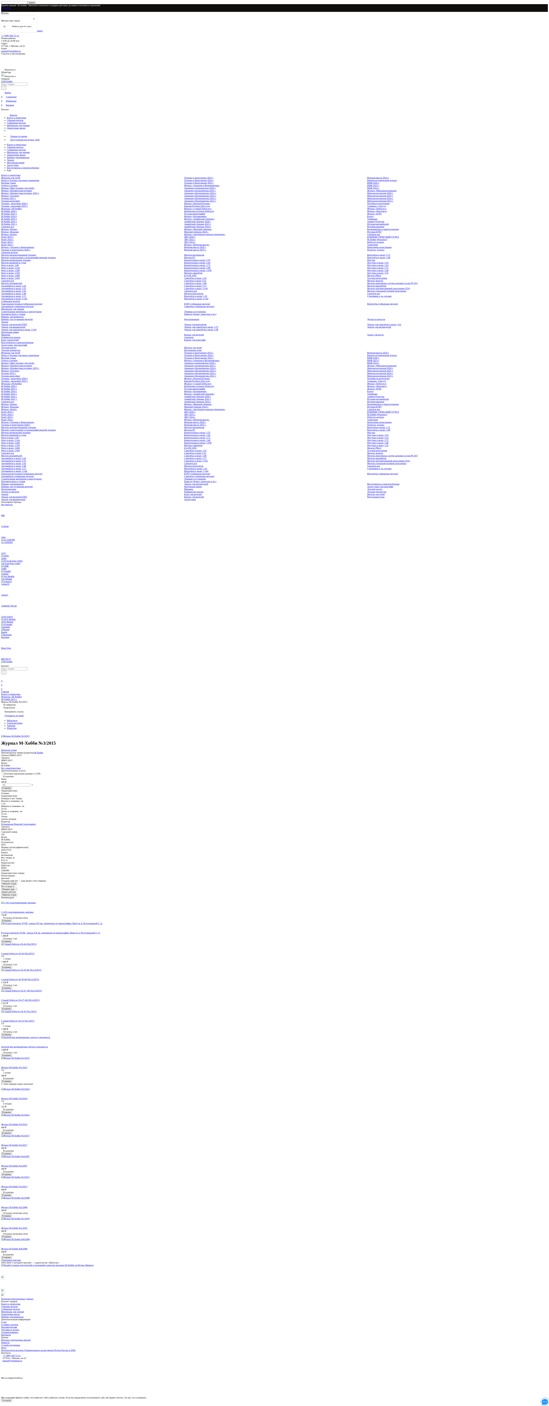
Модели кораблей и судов (13, 262)
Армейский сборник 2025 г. (197, 224)
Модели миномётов (376, 286)
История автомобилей (378, 224)
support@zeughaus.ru (11, 51)
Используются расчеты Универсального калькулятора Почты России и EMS (38, 1350)
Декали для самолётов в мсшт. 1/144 (18, 329)
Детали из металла (376, 319)
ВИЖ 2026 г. (373, 183)
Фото (3, 1348)
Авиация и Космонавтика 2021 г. (200, 201)
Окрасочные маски (16, 128)
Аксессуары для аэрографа (14, 345)
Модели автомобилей (11, 283)
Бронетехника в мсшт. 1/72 (197, 265)
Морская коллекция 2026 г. (380, 193)
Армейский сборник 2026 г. (197, 221)
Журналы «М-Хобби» (11, 208)
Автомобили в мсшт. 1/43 (13, 291)
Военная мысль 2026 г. (195, 247)
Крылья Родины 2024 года (197, 206)
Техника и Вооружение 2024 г (199, 180)
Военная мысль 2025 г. (195, 250)
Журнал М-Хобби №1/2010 (14, 1228)
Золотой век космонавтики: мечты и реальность (24, 1047)
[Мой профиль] (3, 677)
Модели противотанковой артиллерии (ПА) (388, 288)
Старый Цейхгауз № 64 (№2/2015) (17, 953)
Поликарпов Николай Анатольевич (18, 824)
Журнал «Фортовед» (377, 211)
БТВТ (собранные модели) (197, 304)
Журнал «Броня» (9, 229)
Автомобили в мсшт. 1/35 (13, 288)
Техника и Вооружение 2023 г (199, 183)
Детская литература (10, 350)
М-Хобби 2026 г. (9, 211)
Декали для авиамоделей (13, 327)
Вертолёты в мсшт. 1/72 (378, 255)
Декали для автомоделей (379, 327)
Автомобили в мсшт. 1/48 (13, 293)
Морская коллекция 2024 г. (380, 198)
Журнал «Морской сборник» (198, 229)
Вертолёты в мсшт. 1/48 (378, 257)
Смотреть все (7, 226)
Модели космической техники (16, 260)
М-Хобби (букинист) (377, 239)
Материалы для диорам (18, 125)
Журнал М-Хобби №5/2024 (14, 1098)
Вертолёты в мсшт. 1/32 (195, 296)
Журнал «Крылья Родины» (197, 203)
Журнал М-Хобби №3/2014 (14, 1124)
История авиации (375, 226)
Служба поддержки (10, 1345)
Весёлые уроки (8, 183)
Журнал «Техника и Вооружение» (17, 247)
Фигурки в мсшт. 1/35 (377, 273)
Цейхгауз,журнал (375, 242)
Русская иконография (194, 214)
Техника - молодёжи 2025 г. (14, 206)
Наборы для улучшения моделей (17, 319)
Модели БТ (189, 257)
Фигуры (371, 260)
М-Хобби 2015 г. (9, 699)
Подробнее (6, 8)
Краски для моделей (194, 335)
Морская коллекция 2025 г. (380, 196)
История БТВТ (374, 232)
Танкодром (372, 244)
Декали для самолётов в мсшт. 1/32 (384, 324)
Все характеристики (11, 768)
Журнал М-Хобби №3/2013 (14, 1186)
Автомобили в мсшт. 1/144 (14, 299)
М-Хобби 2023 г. (9, 219)
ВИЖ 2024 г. (373, 188)
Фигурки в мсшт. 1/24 (377, 265)
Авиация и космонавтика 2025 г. (200, 190)
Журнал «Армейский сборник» (199, 219)
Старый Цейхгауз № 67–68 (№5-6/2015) (20, 1000)
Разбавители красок (10, 337)
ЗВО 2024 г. (190, 242)
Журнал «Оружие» (10, 196)
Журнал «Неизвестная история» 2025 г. (20, 193)
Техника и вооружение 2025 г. (199, 178)
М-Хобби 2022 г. (9, 221)
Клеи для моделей (10, 340)
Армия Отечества (375, 221)
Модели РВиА (374, 275)
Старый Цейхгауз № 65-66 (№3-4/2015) (20, 979)
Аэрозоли (189, 337)
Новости (5, 1342)
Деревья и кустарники (195, 311)
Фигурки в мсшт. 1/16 (377, 262)
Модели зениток (375, 281)
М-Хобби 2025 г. (9, 214)
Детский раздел (8, 347)
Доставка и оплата (10, 1330)
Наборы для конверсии (18, 157)
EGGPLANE (190, 275)
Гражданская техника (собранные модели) (21, 304)
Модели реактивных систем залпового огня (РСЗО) (392, 283)
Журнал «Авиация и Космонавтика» (202, 185)
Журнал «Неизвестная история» (16, 190)
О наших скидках (9, 1324)
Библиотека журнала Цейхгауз (199, 211)
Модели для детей (193, 347)
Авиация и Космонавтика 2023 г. (200, 196)
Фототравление (191, 319)
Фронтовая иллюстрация (379, 247)
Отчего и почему (9, 185)
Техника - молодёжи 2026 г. (14, 203)
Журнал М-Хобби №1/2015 (14, 1067)
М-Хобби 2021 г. (9, 224)
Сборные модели (15, 120)
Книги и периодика (16, 118)
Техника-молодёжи (10, 201)
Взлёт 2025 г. (7, 237)
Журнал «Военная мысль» (197, 244)
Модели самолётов (193, 273)
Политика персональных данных (17, 1299)
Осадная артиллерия (377, 278)
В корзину (6, 788)
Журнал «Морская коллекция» (382, 190)
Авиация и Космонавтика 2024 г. (200, 193)
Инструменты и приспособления (23, 168)
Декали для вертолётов (195, 324)
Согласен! (6, 1400)
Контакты (6, 1335)
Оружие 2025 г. (8, 198)
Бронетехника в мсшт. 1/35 (197, 260)
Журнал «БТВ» (374, 214)
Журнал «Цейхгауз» (377, 208)
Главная (5, 691)
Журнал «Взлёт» (9, 234)
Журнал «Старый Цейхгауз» (198, 208)
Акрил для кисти (375, 335)
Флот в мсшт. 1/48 (10, 265)
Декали (10, 160)
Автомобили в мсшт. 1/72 (13, 296)
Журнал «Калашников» (195, 216)
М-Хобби (38, 752)
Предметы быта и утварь (13, 314)
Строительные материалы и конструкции (21, 311)
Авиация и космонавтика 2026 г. (200, 188)
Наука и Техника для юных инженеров (20, 180)
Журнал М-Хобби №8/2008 (14, 1249)
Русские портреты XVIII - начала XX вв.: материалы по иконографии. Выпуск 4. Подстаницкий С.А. (50, 933)
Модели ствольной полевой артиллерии (386, 291)
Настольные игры (193, 350)
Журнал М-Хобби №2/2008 (14, 1207)
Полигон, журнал (375, 250)
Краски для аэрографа (195, 340)
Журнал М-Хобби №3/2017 (14, 1145)
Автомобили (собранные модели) (17, 306)
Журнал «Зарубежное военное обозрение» (204, 234)
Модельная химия (15, 162)
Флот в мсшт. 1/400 (10, 275)
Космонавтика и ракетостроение (383, 229)
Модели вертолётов (193, 293)
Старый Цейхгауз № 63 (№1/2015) (17, 1021)
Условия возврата (9, 1332)
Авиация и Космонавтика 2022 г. (200, 198)
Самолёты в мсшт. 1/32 (195, 278)
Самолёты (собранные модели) (199, 306)
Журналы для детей (10, 178)
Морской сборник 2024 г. (196, 232)
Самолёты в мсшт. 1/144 (196, 288)
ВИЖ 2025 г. (373, 185)
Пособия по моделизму (378, 203)
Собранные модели (16, 123)
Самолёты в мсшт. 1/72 (195, 286)
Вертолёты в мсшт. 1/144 (196, 299)
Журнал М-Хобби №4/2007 (14, 1166)
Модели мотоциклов (194, 255)
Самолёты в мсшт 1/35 (195, 281)
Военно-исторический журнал (382, 180)
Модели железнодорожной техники (18, 255)
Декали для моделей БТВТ (14, 324)
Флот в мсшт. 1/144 (10, 268)
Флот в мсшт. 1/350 (10, 273)
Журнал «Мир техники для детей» (18, 188)
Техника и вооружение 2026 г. (16, 250)
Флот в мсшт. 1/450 (10, 278)
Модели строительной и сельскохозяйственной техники (28, 257)
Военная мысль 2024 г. (378, 178)
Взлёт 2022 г (7, 244)
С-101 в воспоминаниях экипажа (17, 912)
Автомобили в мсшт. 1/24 (13, 286)
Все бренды (7, 504)
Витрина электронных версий (16, 1340)
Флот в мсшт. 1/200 (10, 270)
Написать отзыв (9, 884)
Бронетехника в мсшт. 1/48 (197, 268)
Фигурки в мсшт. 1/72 (377, 268)
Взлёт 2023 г (7, 242)
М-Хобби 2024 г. (9, 216)
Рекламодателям (9, 1327)
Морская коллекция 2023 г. (380, 201)
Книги (370, 216)
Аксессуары (13, 165)
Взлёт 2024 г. (7, 239)
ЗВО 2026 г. (190, 237)
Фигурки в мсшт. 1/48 (377, 270)
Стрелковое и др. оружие (379, 296)
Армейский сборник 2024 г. (197, 226)
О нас (4, 1322)
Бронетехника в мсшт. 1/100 (197, 270)
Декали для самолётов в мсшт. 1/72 (201, 327)
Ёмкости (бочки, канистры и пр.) (200, 314)
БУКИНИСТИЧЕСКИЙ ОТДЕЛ (383, 237)
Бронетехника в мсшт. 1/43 (197, 262)
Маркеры (5, 335)
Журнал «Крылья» (10, 232)
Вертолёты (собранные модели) (382, 304)
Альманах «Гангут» (376, 206)
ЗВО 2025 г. (190, 239)
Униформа (372, 219)
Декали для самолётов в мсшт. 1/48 (201, 329)
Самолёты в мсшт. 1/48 (195, 283)
